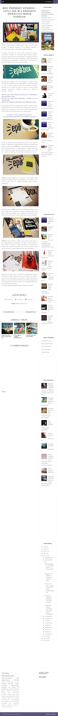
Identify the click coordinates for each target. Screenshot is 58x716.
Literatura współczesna (10, 685)
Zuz (26, 303)
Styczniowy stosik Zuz (51, 95)
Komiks (16, 680)
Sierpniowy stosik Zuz (50, 228)
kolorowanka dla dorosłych (10, 701)
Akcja (8, 689)
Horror (3, 682)
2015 (45, 555)
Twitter (20, 299)
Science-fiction (7, 678)
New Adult (16, 694)
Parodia (10, 694)
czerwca (47, 623)
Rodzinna (4, 696)
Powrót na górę (50, 714)
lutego (47, 631)
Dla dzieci (11, 687)
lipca (46, 620)
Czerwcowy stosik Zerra (50, 87)
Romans (4, 683)
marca (47, 629)
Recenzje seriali (45, 349)
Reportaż (10, 707)
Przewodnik (9, 705)
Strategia (16, 698)
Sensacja (4, 687)
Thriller (17, 683)
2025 (45, 547)
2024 (45, 549)
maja (46, 625)
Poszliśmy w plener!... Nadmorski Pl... (18, 336)
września (47, 616)
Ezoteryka (4, 703)
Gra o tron (15, 682)
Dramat (4, 692)
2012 (45, 640)
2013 (45, 638)
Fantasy (5, 673)
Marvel (12, 689)
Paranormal (10, 698)
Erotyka (17, 696)
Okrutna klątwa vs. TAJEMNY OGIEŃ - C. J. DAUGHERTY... (49, 567)
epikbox (17, 303)
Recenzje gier (45, 352)
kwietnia (47, 627)
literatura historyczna (13, 691)
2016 (45, 553)
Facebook (9, 299)
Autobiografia (10, 696)
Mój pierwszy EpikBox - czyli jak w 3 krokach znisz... (49, 577)
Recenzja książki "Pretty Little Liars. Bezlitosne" (47, 254)
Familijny (4, 698)
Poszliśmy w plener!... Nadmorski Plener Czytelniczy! (47, 401)
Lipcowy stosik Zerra (50, 60)
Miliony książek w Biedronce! (51, 470)
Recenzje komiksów (47, 343)
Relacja (23, 303)
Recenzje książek (46, 341)
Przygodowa (16, 705)
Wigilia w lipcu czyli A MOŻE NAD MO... (6, 336)
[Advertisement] (29, 434)
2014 (45, 636)
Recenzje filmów (46, 346)
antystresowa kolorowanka (10, 699)
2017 (45, 551)
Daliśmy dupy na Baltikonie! (31, 336)
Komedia (4, 694)
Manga (3, 705)
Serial (8, 682)
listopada (47, 557)
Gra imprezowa (14, 703)
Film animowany (13, 692)
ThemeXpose (12, 714)
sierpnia (47, 618)
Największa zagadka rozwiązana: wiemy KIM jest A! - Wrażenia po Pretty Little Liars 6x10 (47, 389)
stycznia (47, 634)
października (48, 560)
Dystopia (10, 683)
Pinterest (30, 299)
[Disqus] (20, 411)
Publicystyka (5, 707)
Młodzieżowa (8, 675)
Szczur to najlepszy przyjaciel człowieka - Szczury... (48, 599)
